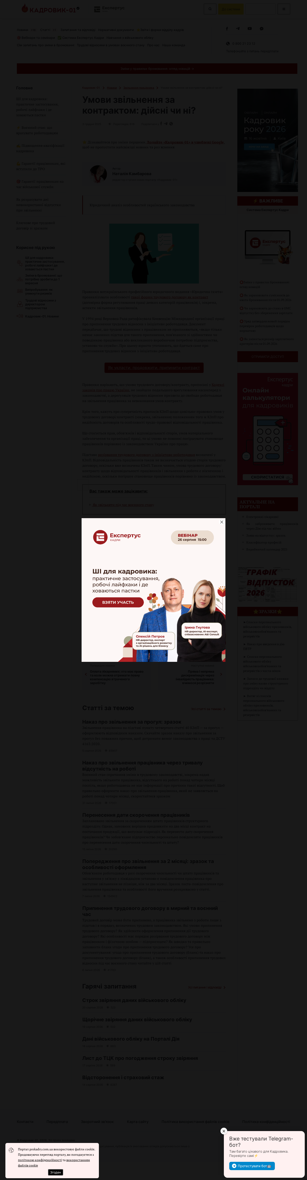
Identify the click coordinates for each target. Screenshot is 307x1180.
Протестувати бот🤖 (254, 1166)
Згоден (55, 1172)
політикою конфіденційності (40, 1160)
